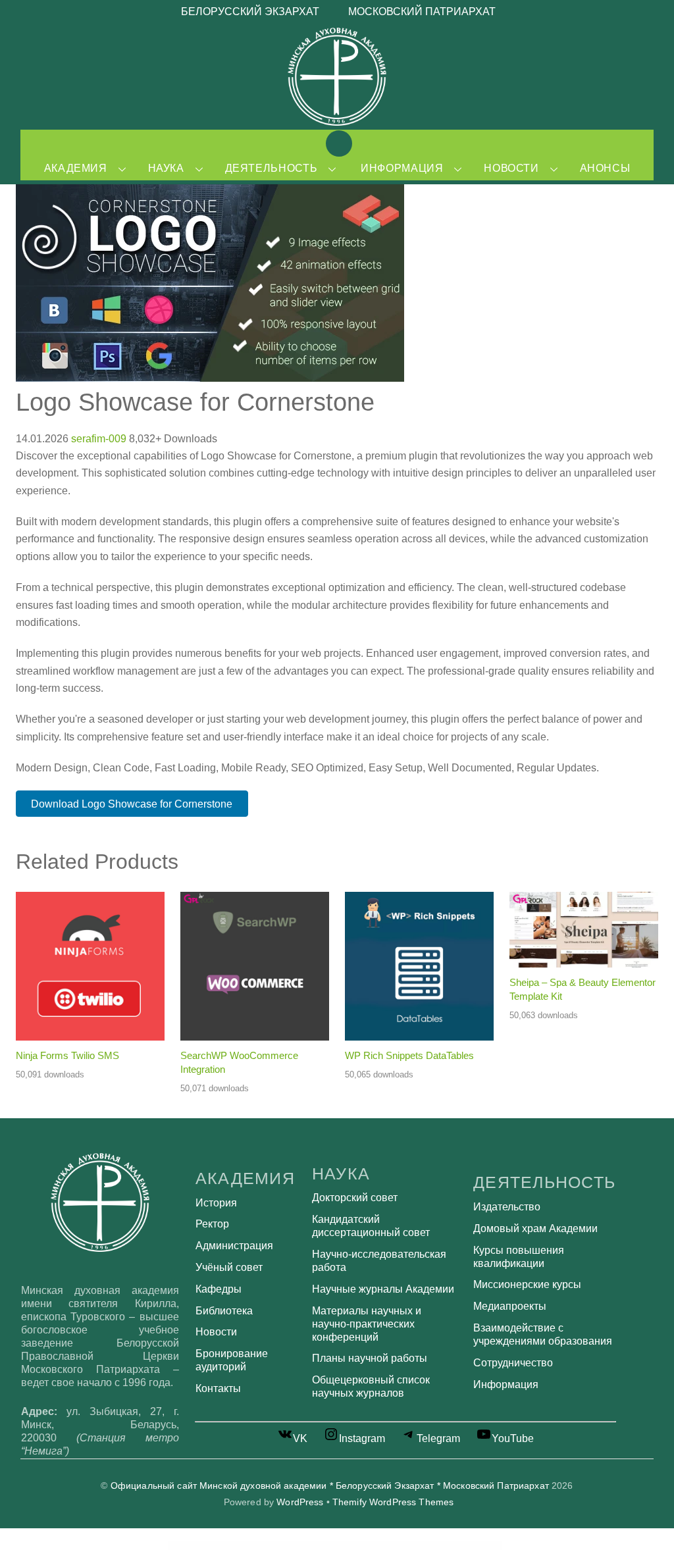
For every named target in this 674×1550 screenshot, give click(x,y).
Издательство (506, 1206)
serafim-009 (100, 438)
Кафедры (218, 1289)
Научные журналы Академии (383, 1289)
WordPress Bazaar (186, 1545)
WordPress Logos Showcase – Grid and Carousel (391, 1545)
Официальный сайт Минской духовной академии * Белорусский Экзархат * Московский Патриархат (330, 1486)
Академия (75, 168)
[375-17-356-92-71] (402, 142)
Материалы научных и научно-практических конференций (366, 1324)
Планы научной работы (369, 1358)
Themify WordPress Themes (393, 1502)
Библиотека (224, 1310)
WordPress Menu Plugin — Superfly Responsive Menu (456, 1545)
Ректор (212, 1223)
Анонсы (605, 168)
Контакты (218, 1388)
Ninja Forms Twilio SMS (67, 1055)
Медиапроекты (509, 1306)
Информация (402, 168)
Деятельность (271, 168)
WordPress (299, 1502)
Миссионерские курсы (527, 1284)
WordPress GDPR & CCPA (241, 1545)
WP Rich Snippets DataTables (409, 1055)
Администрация (234, 1245)
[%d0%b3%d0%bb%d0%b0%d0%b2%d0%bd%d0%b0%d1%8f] (339, 142)
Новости (511, 168)
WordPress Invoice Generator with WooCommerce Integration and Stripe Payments (296, 1545)
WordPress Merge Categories (484, 1545)
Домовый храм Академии (535, 1228)
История (216, 1202)
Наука (166, 168)
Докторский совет (355, 1197)
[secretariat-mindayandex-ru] (370, 142)
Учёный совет (229, 1267)
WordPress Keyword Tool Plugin (334, 1545)
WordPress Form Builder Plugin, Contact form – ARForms (212, 1545)
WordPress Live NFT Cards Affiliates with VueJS (360, 1545)
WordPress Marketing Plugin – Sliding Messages (423, 1545)
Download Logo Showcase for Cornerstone (131, 804)
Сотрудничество (513, 1362)
